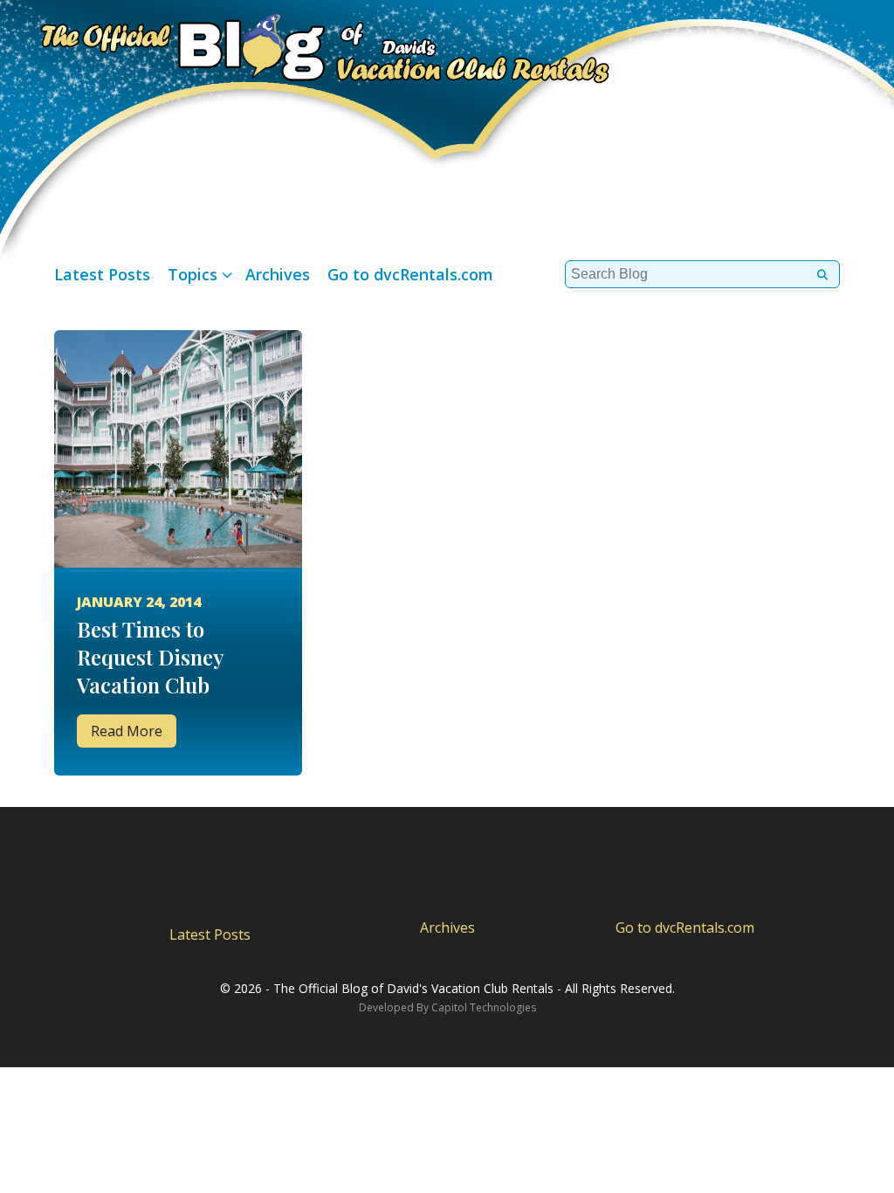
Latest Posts (102, 274)
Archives (277, 274)
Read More (126, 731)
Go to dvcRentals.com (410, 274)
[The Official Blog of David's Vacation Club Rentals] (305, 45)
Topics (192, 274)
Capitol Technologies (483, 1007)
